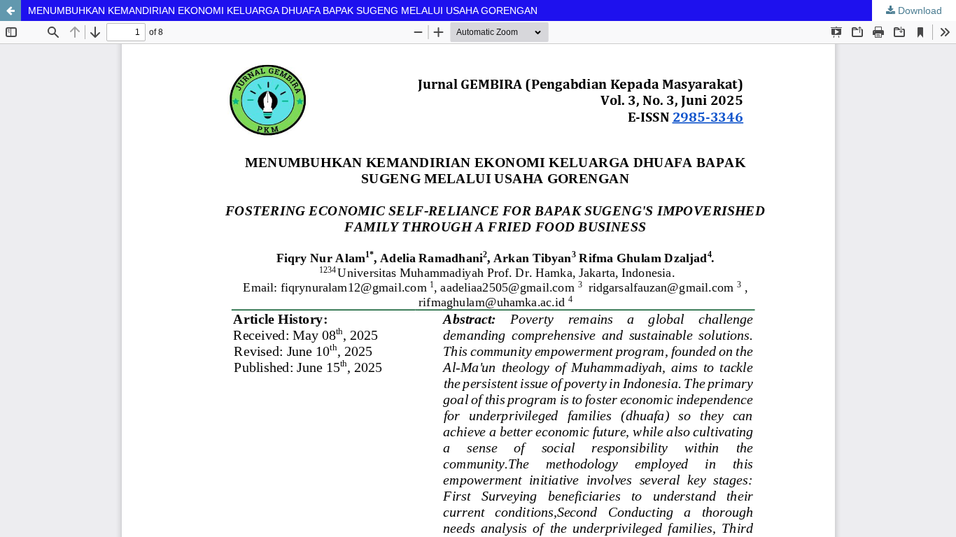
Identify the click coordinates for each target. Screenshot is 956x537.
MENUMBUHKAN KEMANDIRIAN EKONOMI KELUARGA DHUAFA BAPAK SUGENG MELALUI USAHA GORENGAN (282, 10)
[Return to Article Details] (10, 10)
